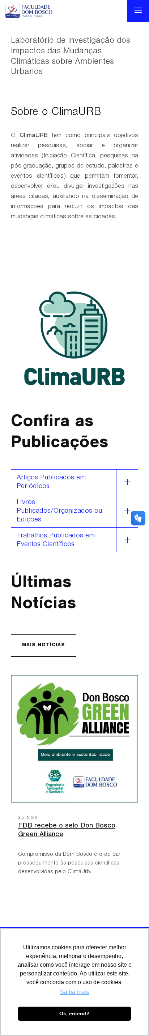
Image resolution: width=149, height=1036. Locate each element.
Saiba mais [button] (74, 992)
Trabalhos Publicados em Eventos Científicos (56, 541)
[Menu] (138, 11)
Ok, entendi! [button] (74, 1013)
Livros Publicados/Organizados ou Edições (59, 511)
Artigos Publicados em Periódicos (51, 483)
